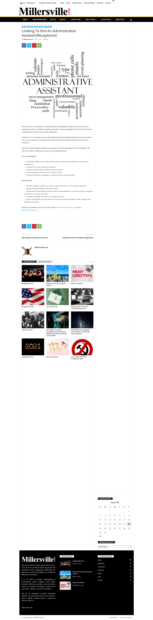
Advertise (100, 3)
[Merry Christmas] (82, 273)
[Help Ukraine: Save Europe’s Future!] (57, 273)
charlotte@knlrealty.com (67, 207)
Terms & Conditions (126, 617)
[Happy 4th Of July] (33, 296)
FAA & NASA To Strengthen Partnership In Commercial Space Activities (80, 332)
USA (99, 577)
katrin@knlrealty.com (30, 210)
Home (23, 24)
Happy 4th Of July (28, 307)
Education (101, 563)
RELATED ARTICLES (29, 261)
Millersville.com (28, 39)
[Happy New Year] (33, 273)
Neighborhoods (40, 19)
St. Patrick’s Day (52, 307)
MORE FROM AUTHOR (44, 261)
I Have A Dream (27, 330)
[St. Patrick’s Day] (57, 296)
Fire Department (89, 3)
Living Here (75, 19)
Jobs (28, 24)
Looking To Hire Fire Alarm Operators (77, 237)
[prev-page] (89, 262)
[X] (29, 45)
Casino (62, 19)
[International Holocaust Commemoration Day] (82, 296)
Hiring (32, 24)
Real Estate (90, 19)
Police (68, 3)
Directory (119, 19)
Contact (108, 3)
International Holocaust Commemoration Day (79, 308)
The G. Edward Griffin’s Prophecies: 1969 (79, 358)
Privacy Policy (114, 617)
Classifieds (105, 19)
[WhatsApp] (39, 45)
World (99, 573)
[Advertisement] (108, 10)
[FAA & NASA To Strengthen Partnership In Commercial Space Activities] (82, 319)
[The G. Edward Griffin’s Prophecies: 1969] (82, 346)
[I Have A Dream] (33, 319)
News (25, 19)
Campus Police (77, 3)
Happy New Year (27, 283)
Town (62, 3)
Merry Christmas (77, 283)
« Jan (99, 536)
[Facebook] (24, 45)
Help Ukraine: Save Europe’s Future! (56, 284)
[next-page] (92, 262)
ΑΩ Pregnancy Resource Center (35, 237)
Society (100, 580)
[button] (130, 19)
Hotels (53, 19)
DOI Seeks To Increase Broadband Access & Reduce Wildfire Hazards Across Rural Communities (56, 333)
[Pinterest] (34, 45)
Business (30, 26)
